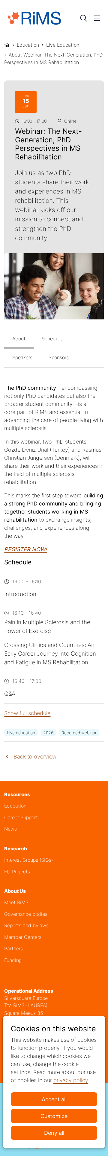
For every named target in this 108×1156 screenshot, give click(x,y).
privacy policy (70, 1080)
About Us (15, 891)
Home (7, 44)
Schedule (52, 339)
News (10, 829)
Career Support (21, 817)
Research (15, 849)
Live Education (62, 45)
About (19, 339)
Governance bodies (25, 914)
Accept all (54, 1099)
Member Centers (22, 937)
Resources (17, 794)
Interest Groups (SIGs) (28, 860)
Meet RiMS (16, 902)
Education (28, 45)
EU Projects (17, 872)
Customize (54, 1116)
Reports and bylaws (26, 925)
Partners (13, 948)
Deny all (54, 1133)
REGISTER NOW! (25, 549)
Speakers (22, 357)
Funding (13, 960)
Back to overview (34, 756)
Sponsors (59, 357)
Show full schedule (27, 713)
